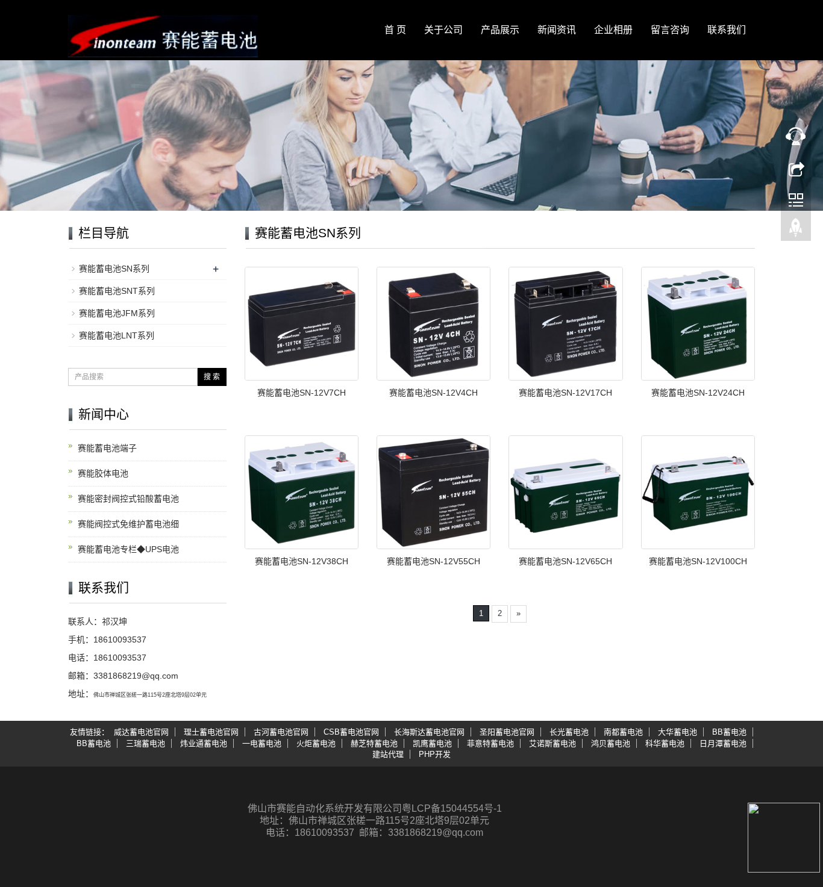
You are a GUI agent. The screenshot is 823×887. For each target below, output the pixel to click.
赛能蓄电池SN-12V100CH (698, 561)
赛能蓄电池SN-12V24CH (698, 392)
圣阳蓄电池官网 (507, 731)
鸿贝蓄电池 (610, 743)
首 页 (395, 30)
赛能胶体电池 (103, 473)
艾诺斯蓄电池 (552, 743)
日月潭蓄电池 (722, 743)
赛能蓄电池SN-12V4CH (433, 392)
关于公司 (443, 30)
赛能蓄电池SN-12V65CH (565, 561)
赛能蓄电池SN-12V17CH (565, 392)
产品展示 (500, 30)
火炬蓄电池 (316, 743)
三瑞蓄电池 (145, 743)
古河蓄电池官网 (281, 731)
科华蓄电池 (664, 743)
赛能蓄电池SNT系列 (117, 291)
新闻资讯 (556, 30)
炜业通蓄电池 (203, 743)
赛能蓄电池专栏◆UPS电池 (128, 549)
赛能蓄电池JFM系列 (117, 313)
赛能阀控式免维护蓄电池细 (128, 524)
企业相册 (613, 30)
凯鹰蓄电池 (432, 743)
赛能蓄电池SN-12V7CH (301, 392)
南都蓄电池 (623, 731)
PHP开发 (435, 754)
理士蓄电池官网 (211, 731)
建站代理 (388, 754)
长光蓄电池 (569, 731)
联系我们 (726, 30)
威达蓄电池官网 (141, 731)
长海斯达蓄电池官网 (429, 731)
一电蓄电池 (261, 743)
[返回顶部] (796, 231)
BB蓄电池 (729, 731)
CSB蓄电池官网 (351, 731)
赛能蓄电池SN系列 (114, 268)
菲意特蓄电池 (490, 743)
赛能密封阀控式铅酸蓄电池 (128, 498)
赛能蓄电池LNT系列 (116, 335)
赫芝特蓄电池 (374, 743)
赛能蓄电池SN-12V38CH (301, 561)
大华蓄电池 (677, 731)
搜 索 (212, 377)
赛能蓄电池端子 (107, 448)
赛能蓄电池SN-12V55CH (433, 561)
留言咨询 (670, 30)
